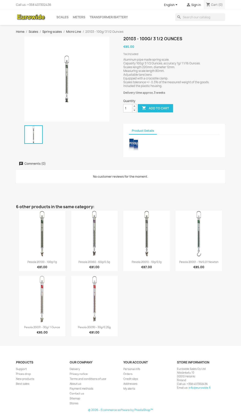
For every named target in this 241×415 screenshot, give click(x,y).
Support (21, 369)
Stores (74, 403)
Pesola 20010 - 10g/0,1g (147, 262)
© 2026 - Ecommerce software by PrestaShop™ (120, 410)
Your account (135, 362)
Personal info (131, 369)
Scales (62, 17)
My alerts (129, 388)
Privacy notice (79, 374)
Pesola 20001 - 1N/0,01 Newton (199, 262)
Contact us (77, 393)
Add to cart (155, 108)
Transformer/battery (109, 17)
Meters (79, 17)
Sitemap (75, 398)
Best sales (22, 383)
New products (25, 379)
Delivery (75, 369)
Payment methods (81, 388)
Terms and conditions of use (88, 379)
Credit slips (130, 379)
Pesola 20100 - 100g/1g (42, 262)
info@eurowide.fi (199, 387)
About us (75, 383)
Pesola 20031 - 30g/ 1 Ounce (42, 327)
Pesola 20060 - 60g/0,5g (94, 262)
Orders (128, 374)
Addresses (130, 383)
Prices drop (23, 374)
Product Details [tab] (143, 131)
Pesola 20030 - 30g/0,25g (94, 327)
